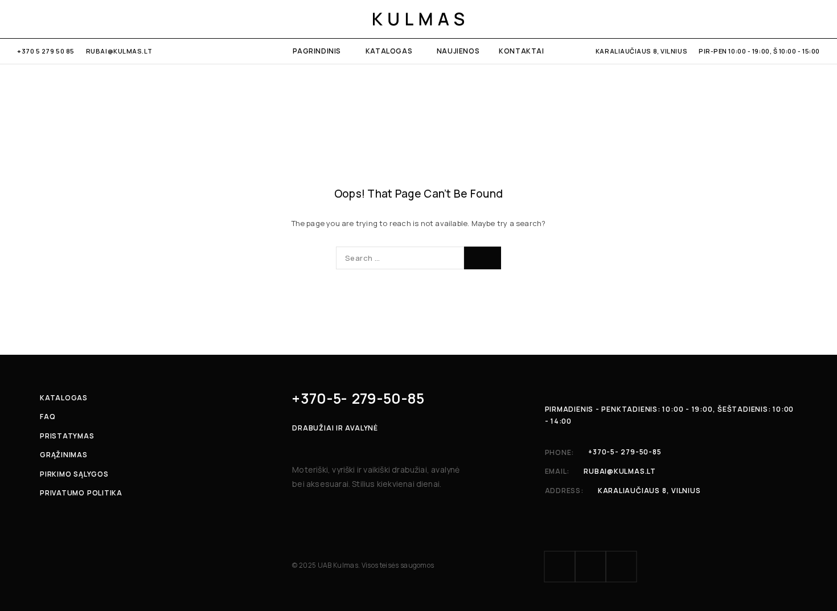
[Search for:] (400, 258)
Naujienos (458, 51)
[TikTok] (57, 18)
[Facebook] (20, 18)
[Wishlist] (796, 19)
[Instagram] (39, 18)
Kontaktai (521, 51)
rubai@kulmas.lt (119, 51)
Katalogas (389, 51)
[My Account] (757, 19)
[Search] (776, 19)
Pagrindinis (317, 51)
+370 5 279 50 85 (46, 51)
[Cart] (815, 19)
